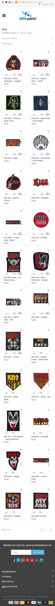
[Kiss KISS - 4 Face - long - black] (14, 222)
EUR (23, 2)
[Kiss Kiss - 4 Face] (14, 341)
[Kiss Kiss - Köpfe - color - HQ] (14, 302)
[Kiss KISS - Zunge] (14, 461)
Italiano (20, 2)
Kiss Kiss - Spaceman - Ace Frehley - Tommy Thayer (40, 159)
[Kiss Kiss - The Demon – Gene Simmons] (14, 421)
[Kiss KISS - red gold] (41, 182)
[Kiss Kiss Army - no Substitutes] (14, 262)
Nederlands (3, 2)
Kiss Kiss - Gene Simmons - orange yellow (12, 79)
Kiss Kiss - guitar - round (12, 199)
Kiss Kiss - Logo (11, 158)
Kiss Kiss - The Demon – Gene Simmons (14, 437)
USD (32, 2)
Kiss (30, 33)
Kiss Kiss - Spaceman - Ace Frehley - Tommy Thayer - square (40, 119)
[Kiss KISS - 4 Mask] (41, 302)
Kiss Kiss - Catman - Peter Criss (13, 119)
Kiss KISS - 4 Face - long (39, 477)
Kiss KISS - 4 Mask (39, 317)
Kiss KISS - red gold (39, 198)
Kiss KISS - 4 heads (12, 516)
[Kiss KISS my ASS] (41, 501)
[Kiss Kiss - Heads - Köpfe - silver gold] (41, 341)
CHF (40, 2)
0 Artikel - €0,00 (47, 4)
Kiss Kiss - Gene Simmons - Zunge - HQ (39, 278)
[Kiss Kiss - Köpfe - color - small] (41, 63)
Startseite (6, 33)
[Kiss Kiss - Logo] (14, 143)
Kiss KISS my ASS (38, 516)
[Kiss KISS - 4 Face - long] (41, 461)
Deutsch (6, 2)
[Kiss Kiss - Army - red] (41, 381)
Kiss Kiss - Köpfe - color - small (39, 79)
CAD (36, 2)
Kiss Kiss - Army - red (40, 396)
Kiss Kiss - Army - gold (11, 397)
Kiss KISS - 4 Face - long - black (12, 238)
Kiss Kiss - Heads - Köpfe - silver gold (39, 358)
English (10, 2)
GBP (27, 2)
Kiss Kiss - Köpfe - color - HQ (12, 318)
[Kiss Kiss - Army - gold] (14, 381)
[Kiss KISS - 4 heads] (14, 501)
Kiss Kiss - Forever (39, 237)
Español (16, 2)
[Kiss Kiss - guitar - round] (14, 182)
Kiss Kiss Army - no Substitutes (12, 278)
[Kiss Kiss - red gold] (41, 421)
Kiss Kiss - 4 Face (11, 357)
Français (13, 2)
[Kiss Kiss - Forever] (41, 222)
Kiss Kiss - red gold (39, 436)
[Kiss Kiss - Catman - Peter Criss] (14, 103)
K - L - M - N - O (22, 33)
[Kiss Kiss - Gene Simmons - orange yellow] (14, 63)
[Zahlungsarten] (10, 602)
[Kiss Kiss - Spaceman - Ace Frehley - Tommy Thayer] (41, 143)
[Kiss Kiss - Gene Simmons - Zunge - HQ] (41, 262)
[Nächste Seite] (50, 530)
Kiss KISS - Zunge (11, 476)
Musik (13, 33)
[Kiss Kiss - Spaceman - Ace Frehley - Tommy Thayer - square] (41, 103)
